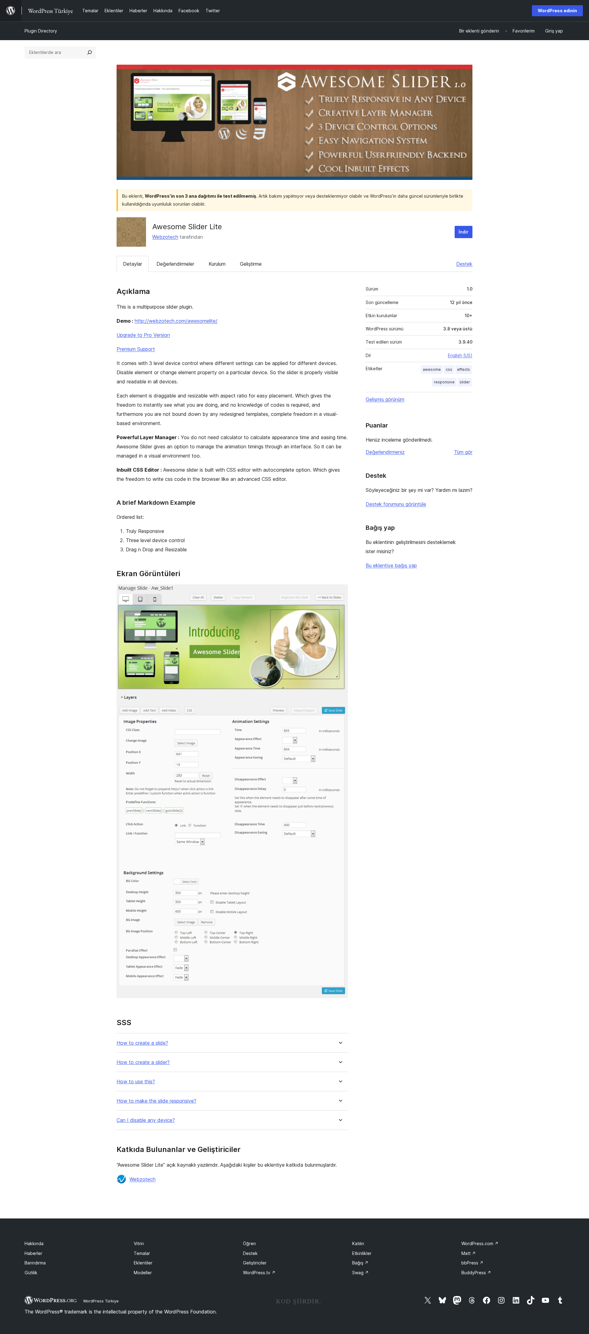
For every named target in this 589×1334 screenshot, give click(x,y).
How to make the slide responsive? (156, 1101)
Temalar (142, 1253)
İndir (463, 231)
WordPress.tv (259, 1272)
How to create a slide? (142, 1043)
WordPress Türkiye (101, 1300)
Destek (464, 264)
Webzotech (165, 237)
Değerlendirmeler (175, 264)
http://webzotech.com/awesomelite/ (176, 321)
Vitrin (139, 1243)
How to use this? (136, 1082)
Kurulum (217, 264)
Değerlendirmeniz (385, 452)
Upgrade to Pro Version (143, 335)
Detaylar (132, 264)
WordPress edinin (557, 10)
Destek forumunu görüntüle (396, 504)
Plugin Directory (41, 30)
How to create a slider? (143, 1062)
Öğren (249, 1243)
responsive (444, 382)
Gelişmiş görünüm (385, 399)
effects (463, 369)
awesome (432, 369)
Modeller (143, 1272)
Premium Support (136, 349)
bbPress (472, 1262)
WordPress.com (480, 1243)
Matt (468, 1253)
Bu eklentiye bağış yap (391, 565)
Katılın (358, 1243)
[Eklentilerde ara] (89, 52)
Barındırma (35, 1262)
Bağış (360, 1262)
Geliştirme (251, 264)
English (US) (460, 355)
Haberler (33, 1253)
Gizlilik (31, 1272)
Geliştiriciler (255, 1262)
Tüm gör (463, 452)
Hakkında (34, 1243)
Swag (360, 1272)
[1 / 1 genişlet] (340, 593)
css (449, 369)
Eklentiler (143, 1262)
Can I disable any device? (146, 1120)
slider (465, 382)
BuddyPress (476, 1272)
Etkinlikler (361, 1253)
